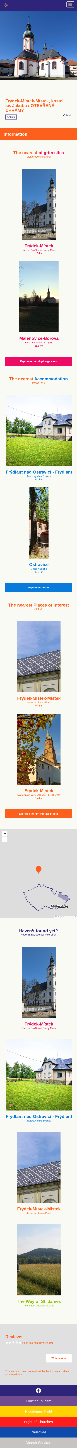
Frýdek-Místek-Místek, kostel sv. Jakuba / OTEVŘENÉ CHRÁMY (34, 106)
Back (68, 115)
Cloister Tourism (38, 1401)
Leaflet (58, 917)
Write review (58, 1358)
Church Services (38, 1443)
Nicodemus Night (38, 1411)
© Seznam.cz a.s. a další (68, 917)
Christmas (38, 1432)
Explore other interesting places (38, 813)
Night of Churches (38, 1422)
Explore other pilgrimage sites (38, 361)
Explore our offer (38, 587)
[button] (39, 870)
